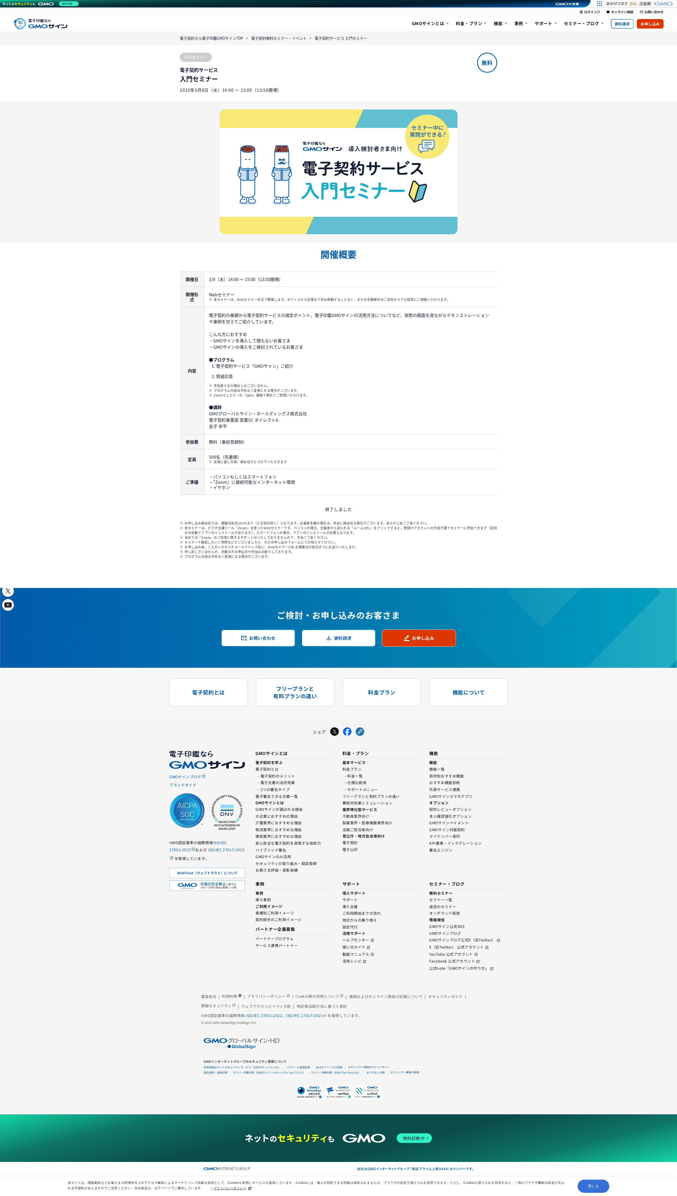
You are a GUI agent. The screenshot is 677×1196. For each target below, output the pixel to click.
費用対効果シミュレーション (367, 803)
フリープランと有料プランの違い (371, 796)
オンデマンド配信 (444, 913)
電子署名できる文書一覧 (276, 796)
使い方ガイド (353, 947)
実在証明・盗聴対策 (215, 1072)
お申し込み (650, 23)
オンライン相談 (619, 12)
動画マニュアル (355, 954)
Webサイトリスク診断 (329, 1067)
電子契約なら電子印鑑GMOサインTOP (211, 38)
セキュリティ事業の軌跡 (404, 1072)
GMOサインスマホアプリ (451, 796)
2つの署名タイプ (275, 789)
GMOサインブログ (445, 933)
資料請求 (622, 23)
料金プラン (352, 769)
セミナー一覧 (440, 899)
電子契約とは (266, 769)
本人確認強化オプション (450, 816)
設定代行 (350, 927)
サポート (350, 899)
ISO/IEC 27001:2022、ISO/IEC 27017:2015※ (287, 1015)
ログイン (589, 12)
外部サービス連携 (444, 789)
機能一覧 (437, 769)
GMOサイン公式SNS (446, 926)
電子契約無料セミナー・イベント (279, 38)
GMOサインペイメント (449, 822)
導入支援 (350, 906)
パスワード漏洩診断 (298, 1067)
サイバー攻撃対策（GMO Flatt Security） (336, 1072)
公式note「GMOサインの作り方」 (459, 968)
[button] (338, 1091)
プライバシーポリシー (230, 1188)
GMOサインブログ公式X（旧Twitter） (462, 939)
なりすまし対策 (375, 1072)
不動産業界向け (355, 816)
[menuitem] (431, 24)
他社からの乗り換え (359, 920)
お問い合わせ (652, 12)
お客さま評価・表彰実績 (276, 870)
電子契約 (350, 842)
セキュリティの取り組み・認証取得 (286, 863)
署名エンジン (440, 850)
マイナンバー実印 (444, 836)
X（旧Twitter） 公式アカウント (456, 947)
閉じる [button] (593, 1186)
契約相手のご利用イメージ (278, 919)
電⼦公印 (350, 849)
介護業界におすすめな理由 (278, 822)
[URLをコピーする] (360, 732)
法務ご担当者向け (357, 829)
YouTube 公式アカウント (451, 954)
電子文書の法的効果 (277, 782)
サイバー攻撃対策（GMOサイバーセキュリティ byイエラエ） (269, 1072)
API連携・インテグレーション (455, 843)
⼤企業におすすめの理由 (276, 816)
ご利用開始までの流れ (361, 913)
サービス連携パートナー (276, 945)
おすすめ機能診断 (444, 782)
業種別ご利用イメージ (274, 913)
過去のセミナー (442, 906)
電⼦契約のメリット (277, 776)
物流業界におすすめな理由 (278, 829)
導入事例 (263, 899)
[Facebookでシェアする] (347, 732)
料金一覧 (355, 776)
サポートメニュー (362, 789)
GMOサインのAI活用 (273, 856)
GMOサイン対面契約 (447, 829)
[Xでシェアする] (334, 732)
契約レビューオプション (450, 809)
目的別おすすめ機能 (446, 776)
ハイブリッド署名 (270, 850)
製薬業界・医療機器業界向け (367, 822)
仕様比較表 (357, 782)
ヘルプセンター (355, 939)
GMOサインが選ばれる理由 (279, 809)
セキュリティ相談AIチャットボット (369, 1067)
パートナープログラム (274, 938)
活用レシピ (352, 961)
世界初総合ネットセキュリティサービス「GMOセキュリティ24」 (242, 1067)
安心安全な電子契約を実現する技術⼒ (288, 843)
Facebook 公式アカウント (452, 961)
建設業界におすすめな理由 (278, 836)
